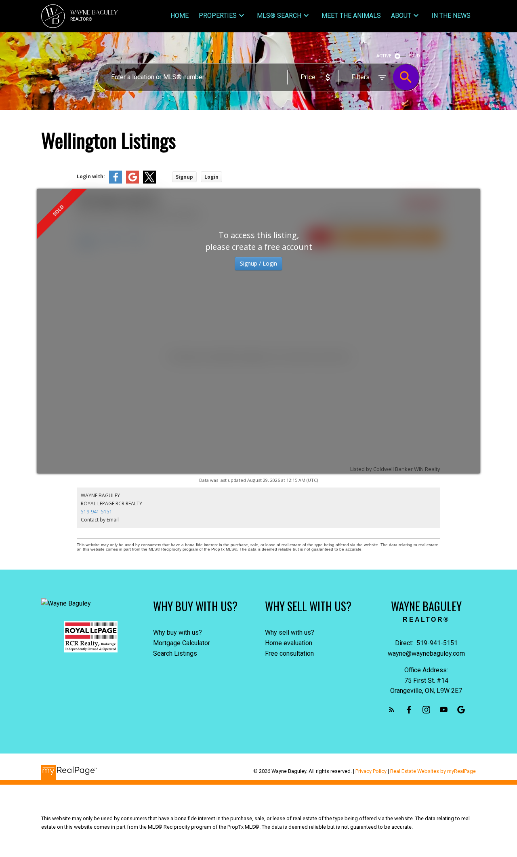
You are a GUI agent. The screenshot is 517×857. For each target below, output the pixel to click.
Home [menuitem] (179, 15)
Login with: (91, 176)
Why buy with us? (177, 632)
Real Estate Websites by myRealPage (433, 771)
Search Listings (175, 653)
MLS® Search (279, 15)
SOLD (414, 56)
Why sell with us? (289, 632)
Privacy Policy (371, 771)
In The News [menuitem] (451, 15)
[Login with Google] (132, 181)
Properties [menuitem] (218, 15)
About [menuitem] (401, 15)
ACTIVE (383, 56)
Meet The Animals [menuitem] (351, 15)
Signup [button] (184, 176)
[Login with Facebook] (115, 181)
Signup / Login (258, 263)
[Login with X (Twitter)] (149, 181)
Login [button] (211, 176)
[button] (391, 709)
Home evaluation (288, 643)
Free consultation (289, 653)
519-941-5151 (96, 511)
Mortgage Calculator (181, 643)
